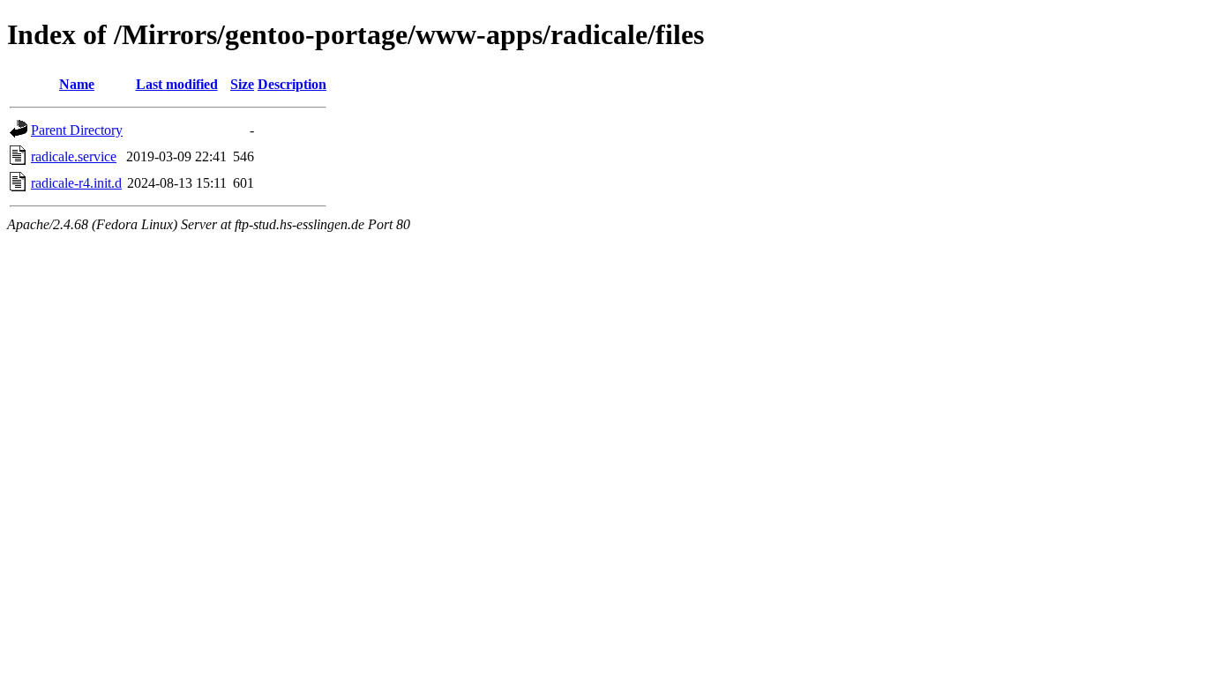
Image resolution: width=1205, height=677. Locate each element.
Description (292, 84)
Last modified (177, 84)
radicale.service (73, 156)
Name (76, 84)
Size (242, 84)
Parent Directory (77, 130)
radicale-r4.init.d (76, 182)
